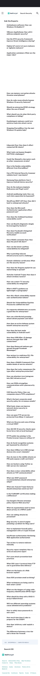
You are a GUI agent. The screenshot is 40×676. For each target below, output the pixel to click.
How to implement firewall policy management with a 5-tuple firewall (21, 530)
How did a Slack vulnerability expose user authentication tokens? (21, 297)
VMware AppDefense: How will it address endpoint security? (19, 33)
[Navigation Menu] (2, 13)
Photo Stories (18, 662)
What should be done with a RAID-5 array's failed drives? (20, 597)
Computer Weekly (23, 642)
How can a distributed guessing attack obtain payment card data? (20, 317)
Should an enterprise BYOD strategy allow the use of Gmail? (21, 108)
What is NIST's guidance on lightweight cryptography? (17, 290)
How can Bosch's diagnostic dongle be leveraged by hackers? (20, 225)
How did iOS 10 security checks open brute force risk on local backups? (21, 430)
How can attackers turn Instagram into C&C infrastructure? (20, 377)
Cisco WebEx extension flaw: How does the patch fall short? (20, 241)
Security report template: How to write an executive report (20, 551)
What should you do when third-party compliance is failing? (21, 115)
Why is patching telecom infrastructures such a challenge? (20, 255)
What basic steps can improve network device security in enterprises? (18, 408)
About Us (4, 660)
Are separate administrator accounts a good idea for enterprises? (21, 310)
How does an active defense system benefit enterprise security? (20, 324)
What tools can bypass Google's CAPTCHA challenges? (19, 153)
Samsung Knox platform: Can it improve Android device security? (20, 181)
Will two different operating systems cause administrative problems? (21, 604)
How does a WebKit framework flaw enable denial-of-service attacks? (21, 363)
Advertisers (17, 666)
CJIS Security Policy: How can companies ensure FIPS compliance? (21, 393)
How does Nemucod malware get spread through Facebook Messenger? (20, 348)
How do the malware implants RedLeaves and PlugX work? (18, 188)
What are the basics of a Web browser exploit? (18, 571)
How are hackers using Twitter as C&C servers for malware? (20, 465)
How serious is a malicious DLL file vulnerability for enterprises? (20, 356)
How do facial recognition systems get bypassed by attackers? (20, 444)
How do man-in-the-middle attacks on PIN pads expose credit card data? (21, 458)
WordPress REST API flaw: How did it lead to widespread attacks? (21, 202)
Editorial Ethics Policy (14, 660)
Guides (11, 666)
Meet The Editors (26, 660)
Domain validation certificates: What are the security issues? (21, 262)
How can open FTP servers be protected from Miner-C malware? (20, 416)
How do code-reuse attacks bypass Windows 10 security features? (20, 101)
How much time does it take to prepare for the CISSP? (18, 618)
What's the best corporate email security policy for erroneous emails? (21, 400)
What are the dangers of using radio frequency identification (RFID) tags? (21, 591)
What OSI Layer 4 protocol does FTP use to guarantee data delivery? (21, 565)
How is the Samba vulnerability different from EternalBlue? (19, 167)
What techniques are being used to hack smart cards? (20, 584)
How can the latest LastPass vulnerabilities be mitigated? (18, 248)
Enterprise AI (12, 642)
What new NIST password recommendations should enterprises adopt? (21, 480)
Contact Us (5, 662)
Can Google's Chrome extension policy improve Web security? (19, 502)
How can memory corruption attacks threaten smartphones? (21, 94)
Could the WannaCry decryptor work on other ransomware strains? (21, 160)
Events (27, 673)
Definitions (5, 666)
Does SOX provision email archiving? (21, 578)
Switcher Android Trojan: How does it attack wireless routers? (21, 276)
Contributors (14, 673)
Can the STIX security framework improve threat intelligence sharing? (21, 40)
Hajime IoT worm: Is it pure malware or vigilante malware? (21, 47)
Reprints (21, 673)
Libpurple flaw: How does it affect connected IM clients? (20, 146)
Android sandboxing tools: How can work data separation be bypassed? (20, 195)
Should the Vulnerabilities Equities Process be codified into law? (20, 304)
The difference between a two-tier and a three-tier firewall (20, 632)
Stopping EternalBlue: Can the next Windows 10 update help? (20, 129)
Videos (11, 662)
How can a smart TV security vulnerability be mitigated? (18, 283)
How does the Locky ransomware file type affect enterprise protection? (21, 370)
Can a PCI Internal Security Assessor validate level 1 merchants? (21, 174)
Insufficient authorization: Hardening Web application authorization (21, 537)
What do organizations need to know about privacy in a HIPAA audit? (21, 509)
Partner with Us (26, 666)
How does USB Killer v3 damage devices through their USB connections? (19, 339)
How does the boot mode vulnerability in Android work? (18, 331)
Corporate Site (6, 673)
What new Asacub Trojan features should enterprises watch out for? (20, 488)
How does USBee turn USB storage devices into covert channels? (20, 451)
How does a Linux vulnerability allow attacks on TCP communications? (21, 472)
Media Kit (4, 669)
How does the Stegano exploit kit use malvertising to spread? (21, 269)
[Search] (37, 13)
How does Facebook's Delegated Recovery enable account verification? (19, 233)
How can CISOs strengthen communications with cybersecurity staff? (21, 385)
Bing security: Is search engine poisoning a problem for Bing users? (21, 523)
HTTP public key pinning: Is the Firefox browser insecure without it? (21, 437)
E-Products (33, 673)
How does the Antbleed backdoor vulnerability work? (20, 218)
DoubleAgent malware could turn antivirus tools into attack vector (20, 122)
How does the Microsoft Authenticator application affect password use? (19, 210)
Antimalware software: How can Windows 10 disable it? (19, 26)
